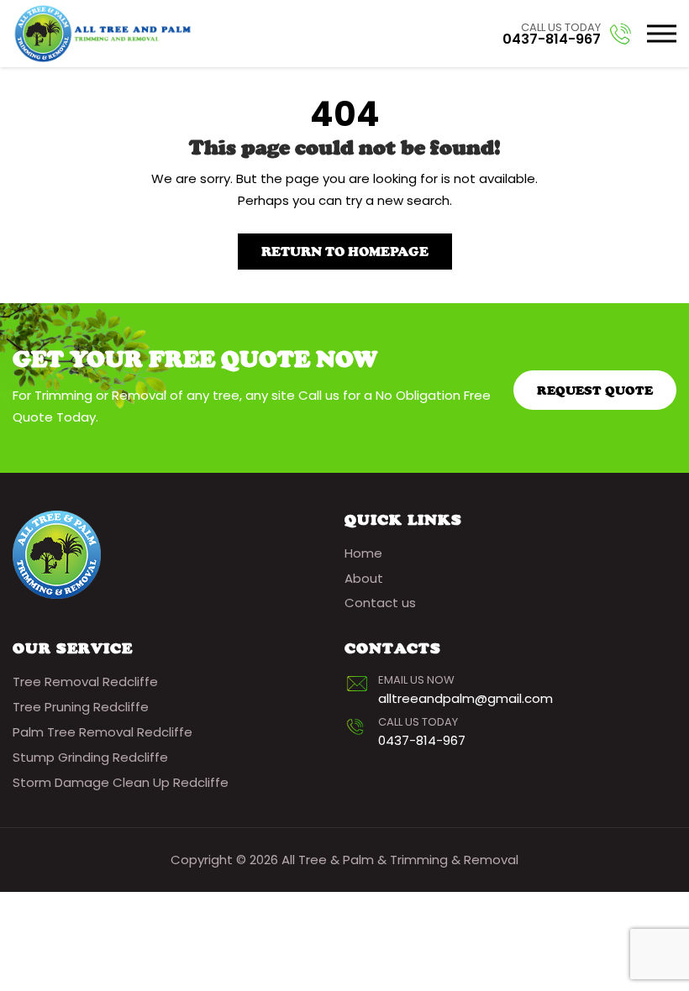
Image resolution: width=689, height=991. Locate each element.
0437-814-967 (551, 39)
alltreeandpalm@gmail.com (465, 698)
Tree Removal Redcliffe (85, 681)
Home (363, 553)
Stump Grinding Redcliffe (90, 757)
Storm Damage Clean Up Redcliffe (121, 782)
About (363, 578)
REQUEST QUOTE (595, 390)
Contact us (380, 602)
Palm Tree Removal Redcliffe (102, 732)
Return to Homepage (345, 252)
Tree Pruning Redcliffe (81, 707)
